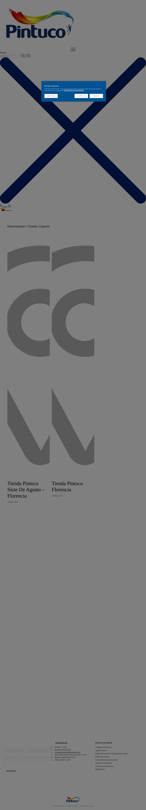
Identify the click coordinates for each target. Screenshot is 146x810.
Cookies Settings (51, 95)
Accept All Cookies (81, 95)
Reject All (96, 95)
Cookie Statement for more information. (74, 90)
